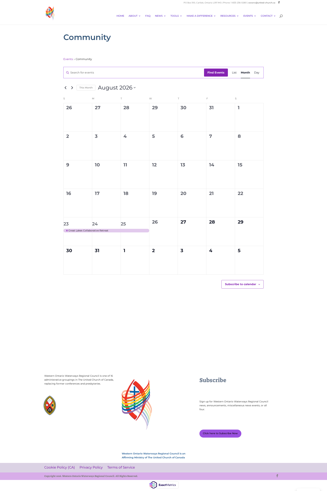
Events (68, 59)
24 (95, 224)
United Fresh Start (73, 412)
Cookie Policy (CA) (57, 425)
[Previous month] (65, 88)
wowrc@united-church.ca (261, 2)
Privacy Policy (81, 425)
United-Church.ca (73, 400)
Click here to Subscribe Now (220, 433)
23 (66, 224)
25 (123, 224)
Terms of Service (56, 430)
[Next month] (72, 88)
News (159, 16)
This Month (86, 87)
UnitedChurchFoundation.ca (78, 403)
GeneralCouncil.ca (73, 406)
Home (120, 16)
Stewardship (70, 409)
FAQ (148, 16)
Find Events (215, 72)
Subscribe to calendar (240, 284)
